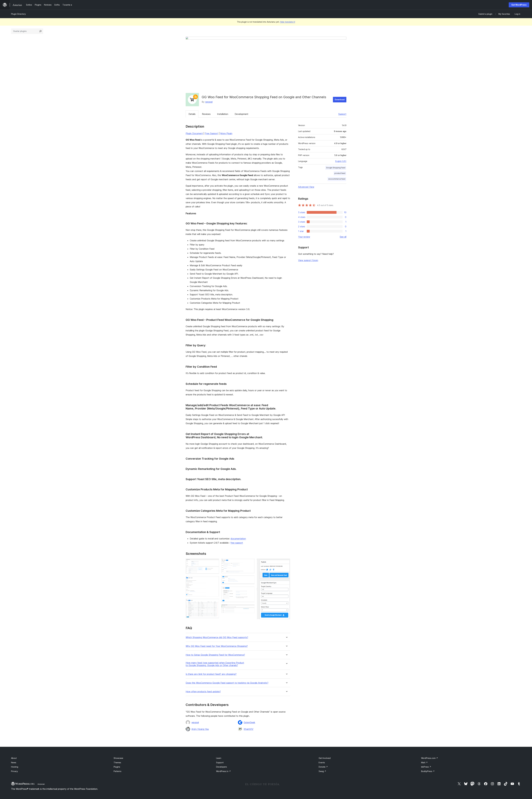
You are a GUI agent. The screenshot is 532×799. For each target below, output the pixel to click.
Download (340, 99)
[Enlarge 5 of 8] (250, 579)
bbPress (426, 767)
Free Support (211, 133)
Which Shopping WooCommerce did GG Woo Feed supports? (217, 637)
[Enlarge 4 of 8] (250, 562)
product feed (339, 173)
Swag (322, 771)
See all (343, 236)
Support (342, 114)
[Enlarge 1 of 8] (215, 562)
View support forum (308, 260)
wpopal (209, 101)
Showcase (118, 758)
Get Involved (325, 758)
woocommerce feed (336, 179)
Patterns (117, 771)
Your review (304, 236)
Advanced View (306, 186)
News (13, 762)
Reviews (206, 114)
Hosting (14, 767)
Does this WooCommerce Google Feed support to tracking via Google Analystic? (227, 683)
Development (241, 114)
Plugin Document (194, 133)
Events (322, 762)
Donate (323, 767)
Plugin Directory (18, 14)
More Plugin (226, 133)
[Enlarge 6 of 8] (250, 590)
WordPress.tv (223, 771)
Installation (222, 114)
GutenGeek (249, 722)
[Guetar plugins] (40, 31)
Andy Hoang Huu (200, 729)
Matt (424, 762)
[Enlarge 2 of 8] (215, 579)
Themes (117, 762)
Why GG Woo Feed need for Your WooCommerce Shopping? (217, 646)
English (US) (340, 161)
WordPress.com (429, 758)
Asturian (41, 784)
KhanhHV (248, 729)
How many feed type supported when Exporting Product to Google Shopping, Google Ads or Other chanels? (215, 664)
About (14, 758)
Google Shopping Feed (335, 168)
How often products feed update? (203, 691)
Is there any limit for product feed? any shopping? (211, 674)
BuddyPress (428, 771)
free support (237, 542)
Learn (218, 758)
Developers (221, 767)
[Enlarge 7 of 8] (250, 608)
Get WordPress (519, 5)
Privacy (14, 771)
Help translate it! (287, 22)
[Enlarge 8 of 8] (286, 562)
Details (192, 114)
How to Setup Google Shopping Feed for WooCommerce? (215, 655)
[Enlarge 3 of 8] (215, 602)
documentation (238, 538)
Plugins (117, 767)
